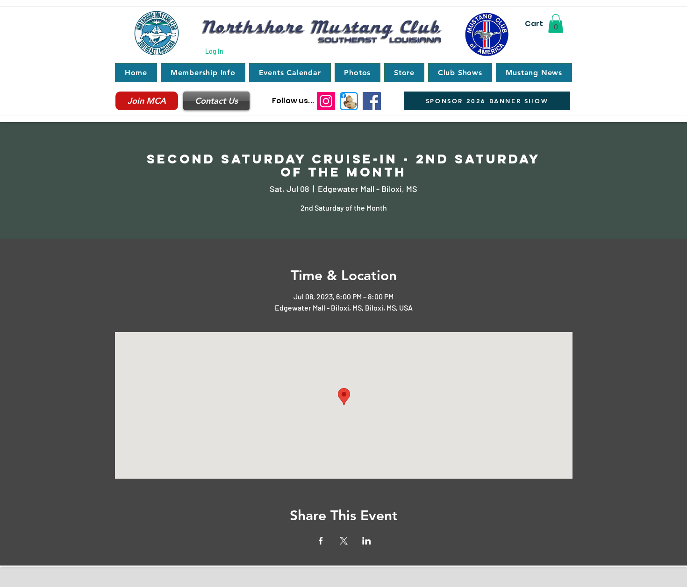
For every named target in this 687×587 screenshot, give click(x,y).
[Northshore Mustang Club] (372, 101)
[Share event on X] (343, 541)
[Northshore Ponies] (349, 101)
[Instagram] (326, 101)
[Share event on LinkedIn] (366, 541)
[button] (556, 23)
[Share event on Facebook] (320, 541)
